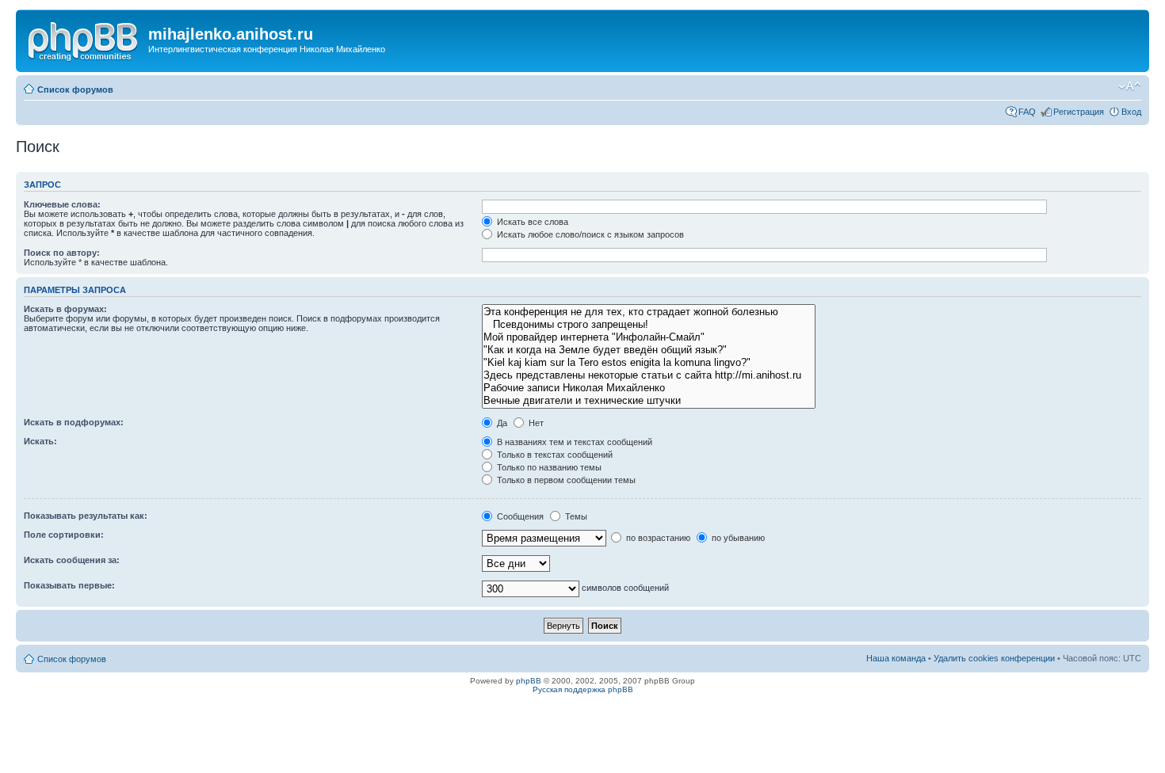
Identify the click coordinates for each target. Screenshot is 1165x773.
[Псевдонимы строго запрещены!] (648, 324)
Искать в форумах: (65, 309)
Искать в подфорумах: (74, 422)
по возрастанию (657, 538)
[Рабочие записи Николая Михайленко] (648, 388)
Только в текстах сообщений (554, 454)
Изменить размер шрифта (1129, 86)
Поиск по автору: (62, 252)
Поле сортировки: (64, 534)
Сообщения (519, 516)
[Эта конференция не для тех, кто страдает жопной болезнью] (648, 312)
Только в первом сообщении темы (565, 480)
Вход (1131, 111)
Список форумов (75, 89)
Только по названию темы (548, 467)
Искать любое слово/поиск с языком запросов (589, 234)
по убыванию (737, 538)
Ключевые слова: (62, 204)
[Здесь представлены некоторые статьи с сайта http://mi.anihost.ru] (648, 375)
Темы (575, 516)
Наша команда (896, 658)
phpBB (528, 680)
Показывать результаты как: (85, 515)
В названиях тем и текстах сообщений (573, 442)
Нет (535, 423)
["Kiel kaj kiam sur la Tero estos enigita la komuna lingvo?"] (648, 362)
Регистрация (1078, 111)
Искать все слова (531, 222)
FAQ (1027, 111)
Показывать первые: (69, 585)
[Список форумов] (84, 38)
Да (501, 423)
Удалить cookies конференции (994, 658)
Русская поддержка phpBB (583, 689)
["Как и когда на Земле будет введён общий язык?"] (648, 350)
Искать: (40, 441)
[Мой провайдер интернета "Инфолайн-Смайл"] (648, 337)
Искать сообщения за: (72, 560)
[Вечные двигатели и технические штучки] (648, 400)
